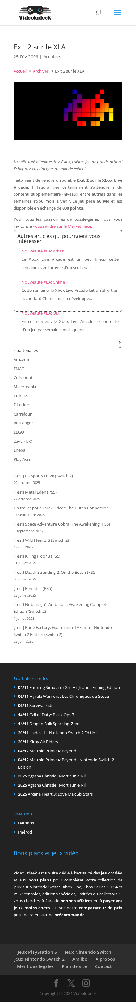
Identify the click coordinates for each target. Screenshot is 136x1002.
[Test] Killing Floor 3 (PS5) (37, 556)
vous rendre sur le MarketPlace (62, 226)
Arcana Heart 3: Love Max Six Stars (60, 794)
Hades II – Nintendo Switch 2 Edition (63, 733)
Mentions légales (35, 966)
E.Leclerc (22, 405)
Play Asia (22, 459)
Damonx (26, 823)
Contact (103, 966)
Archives (52, 57)
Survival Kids (41, 705)
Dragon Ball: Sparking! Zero (54, 723)
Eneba (19, 450)
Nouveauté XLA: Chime (43, 282)
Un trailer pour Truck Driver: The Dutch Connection (61, 508)
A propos (105, 959)
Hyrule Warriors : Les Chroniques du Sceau (69, 696)
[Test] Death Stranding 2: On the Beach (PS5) (55, 572)
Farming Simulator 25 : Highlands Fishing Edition (74, 687)
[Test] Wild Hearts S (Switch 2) (41, 540)
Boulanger (23, 423)
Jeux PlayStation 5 (37, 952)
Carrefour (23, 414)
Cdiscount (23, 377)
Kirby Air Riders (43, 741)
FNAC (19, 368)
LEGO (19, 432)
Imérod (25, 832)
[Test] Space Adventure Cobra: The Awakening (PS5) (62, 524)
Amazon (21, 359)
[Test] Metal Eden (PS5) (35, 492)
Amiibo (80, 959)
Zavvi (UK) (23, 441)
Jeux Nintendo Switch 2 (39, 959)
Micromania (25, 387)
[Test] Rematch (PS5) (33, 588)
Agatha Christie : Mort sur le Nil (57, 776)
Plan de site (74, 966)
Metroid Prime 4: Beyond (52, 751)
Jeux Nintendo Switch (88, 952)
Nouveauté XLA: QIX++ (43, 313)
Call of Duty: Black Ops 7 (51, 714)
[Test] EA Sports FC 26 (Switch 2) (43, 476)
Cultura (21, 396)
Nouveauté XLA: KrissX (43, 251)
